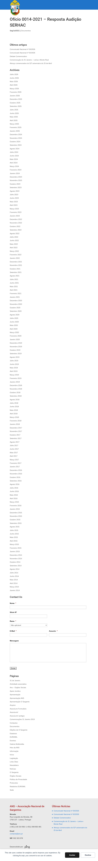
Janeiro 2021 (15, 297)
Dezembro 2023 (16, 177)
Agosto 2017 (14, 442)
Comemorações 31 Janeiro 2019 (22, 719)
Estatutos (13, 733)
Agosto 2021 (14, 276)
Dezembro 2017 (16, 428)
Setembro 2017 (16, 438)
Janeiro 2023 (15, 216)
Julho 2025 (14, 110)
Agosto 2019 (14, 357)
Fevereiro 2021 (15, 293)
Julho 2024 (14, 152)
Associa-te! (14, 712)
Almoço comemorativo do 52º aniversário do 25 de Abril (31, 63)
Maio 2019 (14, 368)
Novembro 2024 (16, 138)
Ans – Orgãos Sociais (18, 687)
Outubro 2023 (15, 184)
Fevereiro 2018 (15, 421)
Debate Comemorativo (18, 56)
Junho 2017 (14, 449)
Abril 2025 (13, 120)
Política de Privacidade (18, 779)
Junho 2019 (14, 364)
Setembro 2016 (16, 481)
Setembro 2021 (16, 272)
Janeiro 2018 (15, 424)
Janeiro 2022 (15, 258)
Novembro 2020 (16, 304)
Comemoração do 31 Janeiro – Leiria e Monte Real (29, 60)
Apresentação (15, 695)
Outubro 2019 (15, 350)
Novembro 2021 (16, 265)
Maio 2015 (14, 537)
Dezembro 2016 (16, 470)
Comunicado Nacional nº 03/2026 (22, 49)
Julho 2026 (14, 74)
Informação (14, 751)
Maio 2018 (14, 410)
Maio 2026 (14, 81)
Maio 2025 (14, 117)
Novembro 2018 (16, 389)
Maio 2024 (14, 159)
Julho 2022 (14, 237)
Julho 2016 (14, 488)
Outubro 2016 (15, 477)
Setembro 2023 (16, 187)
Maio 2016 (14, 495)
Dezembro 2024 (16, 134)
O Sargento (14, 772)
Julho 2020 (14, 318)
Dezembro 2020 (16, 301)
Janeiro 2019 (15, 382)
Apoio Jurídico (15, 691)
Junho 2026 (14, 78)
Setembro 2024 (16, 145)
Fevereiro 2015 (15, 548)
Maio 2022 (14, 244)
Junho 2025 (14, 113)
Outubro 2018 (15, 392)
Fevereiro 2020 (15, 336)
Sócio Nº (13, 612)
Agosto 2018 (14, 400)
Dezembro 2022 (16, 219)
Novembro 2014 (16, 558)
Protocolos (14, 783)
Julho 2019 (14, 361)
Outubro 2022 (15, 226)
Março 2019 (14, 375)
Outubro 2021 (15, 269)
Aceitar (72, 855)
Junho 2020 (14, 322)
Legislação (14, 758)
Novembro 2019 (16, 347)
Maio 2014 (14, 580)
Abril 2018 (13, 414)
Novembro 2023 (16, 180)
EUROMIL (13, 737)
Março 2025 (14, 124)
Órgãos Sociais (15, 776)
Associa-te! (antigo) (17, 716)
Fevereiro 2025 (15, 127)
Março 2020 (14, 332)
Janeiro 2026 (15, 96)
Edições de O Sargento (18, 730)
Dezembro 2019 (16, 343)
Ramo (13, 621)
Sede (12, 790)
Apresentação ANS (17, 698)
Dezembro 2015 (16, 513)
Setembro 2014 (16, 566)
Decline (88, 855)
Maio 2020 (14, 325)
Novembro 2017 (16, 431)
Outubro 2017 (15, 435)
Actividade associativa (18, 684)
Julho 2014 (14, 573)
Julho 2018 (14, 403)
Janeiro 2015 (15, 551)
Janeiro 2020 (15, 339)
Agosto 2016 (14, 484)
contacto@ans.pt (16, 834)
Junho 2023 (14, 198)
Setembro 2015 (16, 523)
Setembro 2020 (16, 311)
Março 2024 (14, 166)
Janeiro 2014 (15, 590)
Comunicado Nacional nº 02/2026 (22, 53)
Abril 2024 (13, 163)
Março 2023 (14, 209)
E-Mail (13, 631)
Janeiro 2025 (15, 131)
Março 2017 (14, 460)
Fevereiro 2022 (15, 255)
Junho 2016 (14, 491)
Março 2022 (14, 251)
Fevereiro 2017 (15, 463)
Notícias (13, 769)
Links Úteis (14, 762)
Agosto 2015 (14, 527)
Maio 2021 (14, 286)
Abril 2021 (13, 290)
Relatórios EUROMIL (18, 786)
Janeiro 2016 (15, 509)
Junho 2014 (14, 576)
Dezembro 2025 (16, 99)
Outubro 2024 (15, 142)
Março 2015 (14, 544)
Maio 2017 (14, 453)
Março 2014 (14, 587)
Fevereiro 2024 (15, 170)
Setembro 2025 (16, 106)
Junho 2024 (14, 156)
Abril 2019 (13, 371)
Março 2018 (14, 417)
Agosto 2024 (14, 149)
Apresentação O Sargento (20, 702)
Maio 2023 (14, 202)
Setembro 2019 (16, 353)
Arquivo (13, 705)
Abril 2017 (13, 456)
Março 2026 (14, 89)
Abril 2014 (13, 583)
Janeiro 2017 (15, 467)
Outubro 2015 (15, 520)
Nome (13, 603)
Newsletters (14, 765)
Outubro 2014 (15, 562)
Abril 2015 (13, 541)
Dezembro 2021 (16, 262)
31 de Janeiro (15, 680)
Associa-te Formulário (18, 709)
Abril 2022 (13, 248)
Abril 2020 (13, 329)
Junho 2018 (14, 406)
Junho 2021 (14, 283)
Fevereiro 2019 (15, 378)
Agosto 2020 (14, 315)
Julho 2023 (14, 195)
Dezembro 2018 (16, 385)
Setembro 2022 (16, 230)
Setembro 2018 (16, 396)
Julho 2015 (14, 530)
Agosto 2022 (14, 233)
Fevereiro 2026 (15, 92)
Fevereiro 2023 (15, 212)
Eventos (13, 741)
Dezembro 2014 (16, 555)
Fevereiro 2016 (15, 506)
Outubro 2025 (15, 103)
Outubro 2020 (15, 308)
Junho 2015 (14, 534)
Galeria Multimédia (17, 744)
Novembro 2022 (16, 223)
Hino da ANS (14, 748)
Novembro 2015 (16, 516)
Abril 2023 (13, 205)
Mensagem (14, 641)
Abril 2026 (13, 85)
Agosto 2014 (14, 569)
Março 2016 (14, 502)
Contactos (13, 723)
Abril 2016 (13, 498)
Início (12, 755)
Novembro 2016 (16, 474)
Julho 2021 (14, 279)
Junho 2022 (14, 240)
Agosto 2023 (14, 191)
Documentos (26, 31)
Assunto (53, 631)
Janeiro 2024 (15, 173)
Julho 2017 (14, 445)
